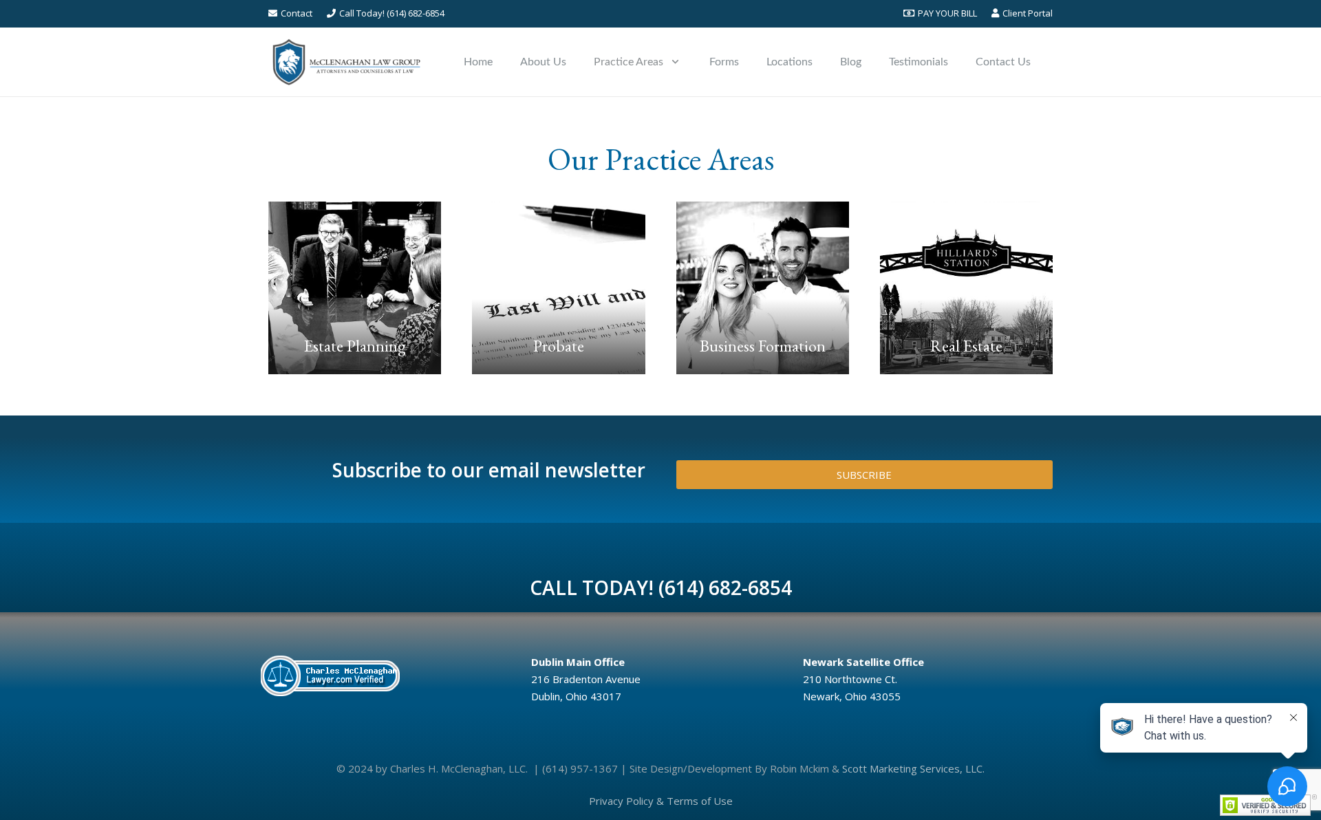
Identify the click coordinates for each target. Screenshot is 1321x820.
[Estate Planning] (354, 288)
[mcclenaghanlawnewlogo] (346, 61)
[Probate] (558, 288)
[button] (675, 61)
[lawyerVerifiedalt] (384, 676)
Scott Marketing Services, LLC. (913, 768)
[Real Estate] (966, 288)
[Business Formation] (762, 288)
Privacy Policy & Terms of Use (661, 801)
